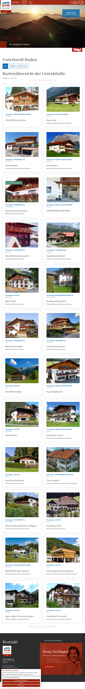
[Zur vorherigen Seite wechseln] (32, 80)
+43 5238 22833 (18, 666)
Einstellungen (21, 685)
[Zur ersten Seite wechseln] (30, 80)
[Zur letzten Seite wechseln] (55, 80)
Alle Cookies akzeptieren (21, 680)
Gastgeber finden (20, 44)
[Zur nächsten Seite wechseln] (53, 80)
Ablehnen (21, 683)
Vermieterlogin (74, 2)
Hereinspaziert (49, 666)
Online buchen (71, 12)
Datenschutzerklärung (13, 677)
